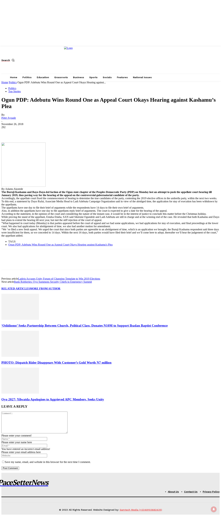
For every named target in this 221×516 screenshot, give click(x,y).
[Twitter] (19, 132)
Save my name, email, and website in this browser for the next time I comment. (48, 461)
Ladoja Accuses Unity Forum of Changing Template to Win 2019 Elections (59, 278)
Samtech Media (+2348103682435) (141, 509)
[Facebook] (7, 132)
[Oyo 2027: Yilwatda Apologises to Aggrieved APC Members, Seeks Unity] (20, 392)
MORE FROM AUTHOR (45, 288)
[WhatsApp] (44, 132)
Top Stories (14, 91)
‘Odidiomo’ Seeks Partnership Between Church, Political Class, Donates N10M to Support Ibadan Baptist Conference (84, 325)
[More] (57, 132)
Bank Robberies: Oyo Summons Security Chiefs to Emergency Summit (53, 281)
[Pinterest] (32, 132)
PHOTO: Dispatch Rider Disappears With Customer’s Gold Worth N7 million (56, 362)
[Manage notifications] (214, 509)
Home (4, 82)
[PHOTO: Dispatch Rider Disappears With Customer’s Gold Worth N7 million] (20, 355)
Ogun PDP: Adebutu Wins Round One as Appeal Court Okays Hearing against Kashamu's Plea (60, 244)
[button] (8, 60)
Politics (13, 82)
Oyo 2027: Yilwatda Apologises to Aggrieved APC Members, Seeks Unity (52, 399)
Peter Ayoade (8, 117)
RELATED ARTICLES (15, 288)
